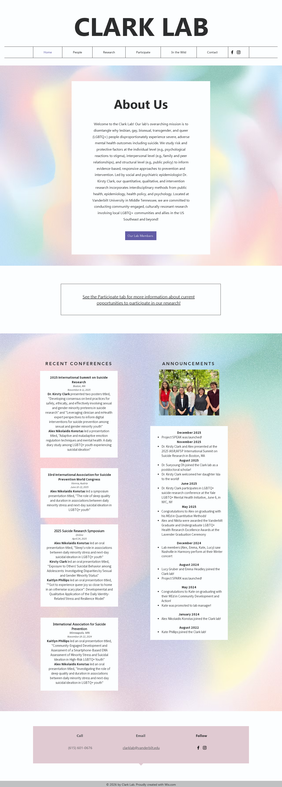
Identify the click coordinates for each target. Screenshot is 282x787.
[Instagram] (238, 52)
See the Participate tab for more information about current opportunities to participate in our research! (139, 299)
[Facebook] (232, 52)
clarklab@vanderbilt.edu (141, 747)
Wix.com (170, 784)
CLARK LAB (141, 25)
